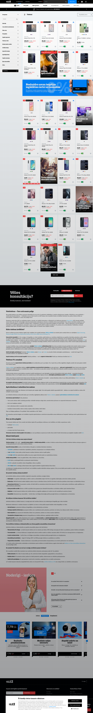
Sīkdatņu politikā (52, 706)
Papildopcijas (76, 708)
